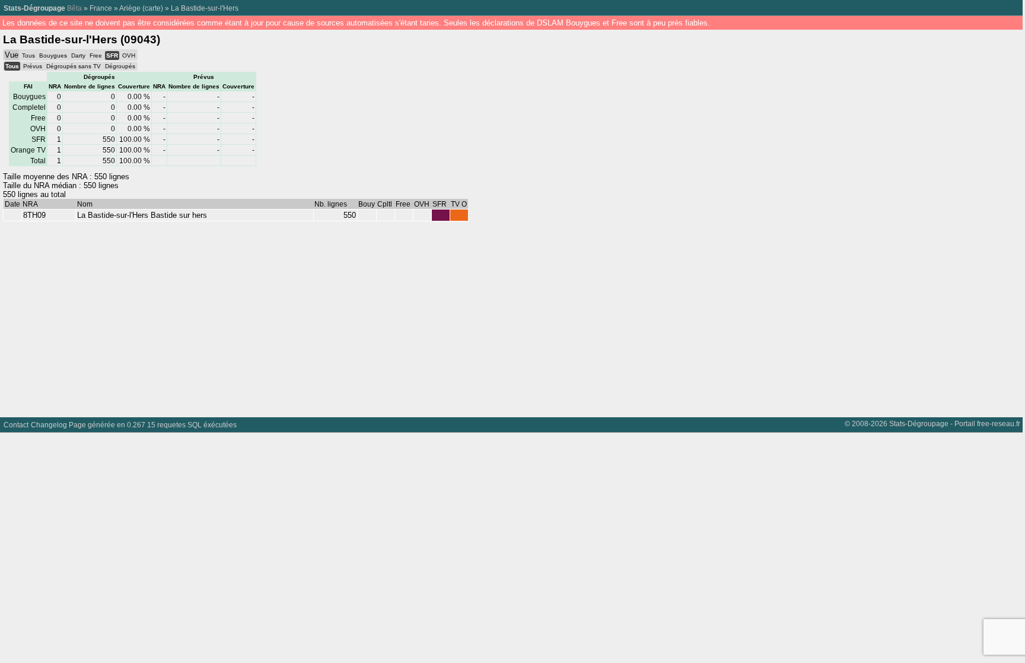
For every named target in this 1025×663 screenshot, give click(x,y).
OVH (128, 55)
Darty (78, 55)
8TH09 (34, 215)
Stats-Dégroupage (34, 8)
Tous (28, 55)
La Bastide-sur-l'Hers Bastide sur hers (142, 215)
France (101, 8)
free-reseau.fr (998, 423)
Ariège (130, 8)
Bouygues (53, 55)
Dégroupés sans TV (73, 66)
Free (96, 55)
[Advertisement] (356, 316)
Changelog (49, 425)
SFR (112, 55)
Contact (16, 425)
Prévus (32, 66)
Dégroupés (120, 66)
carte (153, 8)
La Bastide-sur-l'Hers (204, 8)
